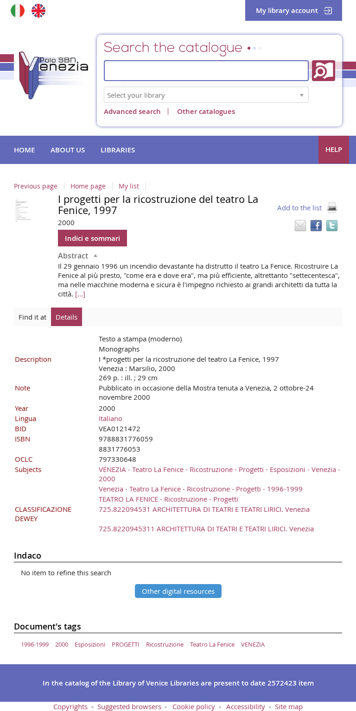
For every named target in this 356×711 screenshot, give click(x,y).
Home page (88, 186)
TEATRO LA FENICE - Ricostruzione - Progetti (168, 498)
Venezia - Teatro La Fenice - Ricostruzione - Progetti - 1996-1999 (201, 488)
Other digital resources (178, 591)
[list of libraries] (302, 95)
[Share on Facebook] (316, 225)
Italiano (110, 418)
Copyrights (70, 706)
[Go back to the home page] (60, 78)
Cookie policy (193, 706)
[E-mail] (300, 225)
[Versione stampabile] (331, 207)
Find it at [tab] (32, 316)
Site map (289, 706)
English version (38, 10)
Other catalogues (206, 111)
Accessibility (245, 706)
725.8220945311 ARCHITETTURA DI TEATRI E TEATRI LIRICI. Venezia (206, 528)
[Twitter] (331, 225)
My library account (287, 10)
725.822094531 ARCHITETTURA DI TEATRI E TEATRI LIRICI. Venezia (204, 509)
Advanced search (132, 111)
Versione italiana (17, 10)
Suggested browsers (129, 706)
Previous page (35, 186)
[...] (80, 293)
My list (129, 186)
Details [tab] (66, 316)
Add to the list (299, 207)
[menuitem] (24, 150)
